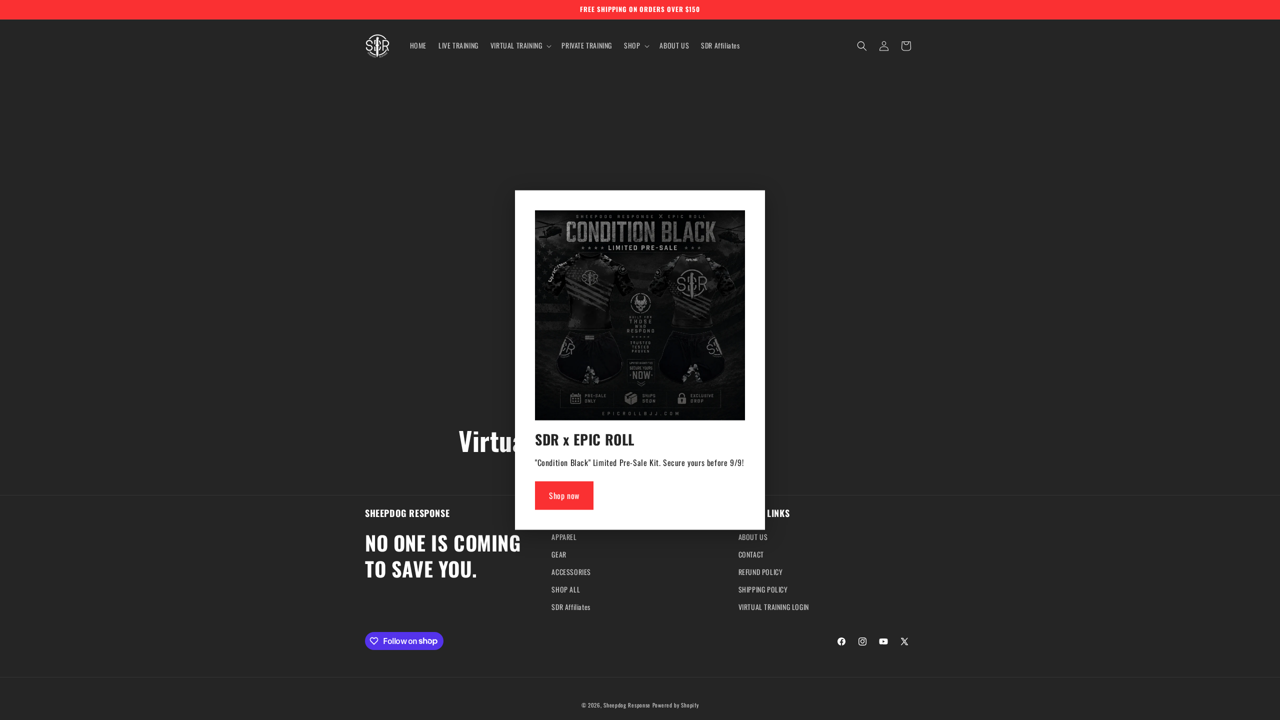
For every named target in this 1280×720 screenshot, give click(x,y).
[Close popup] (735, 221)
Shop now (564, 496)
